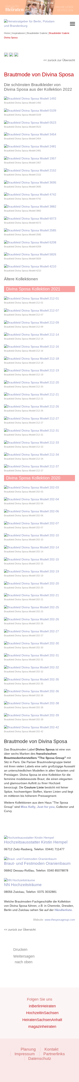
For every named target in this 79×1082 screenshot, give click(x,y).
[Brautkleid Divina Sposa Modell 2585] (30, 230)
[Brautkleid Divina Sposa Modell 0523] (30, 122)
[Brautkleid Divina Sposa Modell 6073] (30, 218)
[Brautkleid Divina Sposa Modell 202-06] (31, 511)
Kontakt (51, 1049)
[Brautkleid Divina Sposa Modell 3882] (30, 206)
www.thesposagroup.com (60, 919)
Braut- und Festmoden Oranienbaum (37, 863)
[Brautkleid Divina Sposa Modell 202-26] (31, 619)
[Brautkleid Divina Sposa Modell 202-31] (31, 655)
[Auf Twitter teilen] (16, 55)
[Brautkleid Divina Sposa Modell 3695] (30, 182)
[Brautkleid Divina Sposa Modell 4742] (30, 194)
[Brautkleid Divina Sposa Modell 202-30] (31, 643)
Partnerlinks (54, 1054)
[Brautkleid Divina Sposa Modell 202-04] (31, 499)
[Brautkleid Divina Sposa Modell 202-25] (31, 607)
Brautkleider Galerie (37, 33)
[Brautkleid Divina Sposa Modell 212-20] (31, 382)
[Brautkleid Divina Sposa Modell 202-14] (31, 547)
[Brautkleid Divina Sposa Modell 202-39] (31, 715)
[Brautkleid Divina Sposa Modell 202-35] (31, 679)
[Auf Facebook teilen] (11, 55)
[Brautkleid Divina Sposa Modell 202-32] (31, 667)
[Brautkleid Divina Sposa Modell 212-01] (31, 298)
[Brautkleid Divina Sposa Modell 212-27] (31, 418)
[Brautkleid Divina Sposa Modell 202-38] (31, 703)
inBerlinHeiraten (42, 1006)
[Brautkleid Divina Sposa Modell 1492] (30, 98)
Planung (28, 1049)
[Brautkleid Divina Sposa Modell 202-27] (31, 631)
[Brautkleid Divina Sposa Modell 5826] (30, 254)
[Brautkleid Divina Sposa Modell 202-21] (31, 595)
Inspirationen (19, 33)
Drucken (20, 949)
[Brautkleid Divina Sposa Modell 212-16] (31, 346)
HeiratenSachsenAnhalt (42, 1020)
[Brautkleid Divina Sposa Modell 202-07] (31, 523)
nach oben (23, 962)
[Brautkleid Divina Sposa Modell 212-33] (31, 442)
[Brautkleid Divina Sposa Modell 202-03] (31, 487)
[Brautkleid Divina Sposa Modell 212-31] (31, 430)
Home (7, 33)
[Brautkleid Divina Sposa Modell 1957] (30, 158)
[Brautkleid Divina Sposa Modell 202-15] (31, 559)
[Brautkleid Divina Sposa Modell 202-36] (31, 691)
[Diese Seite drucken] (6, 55)
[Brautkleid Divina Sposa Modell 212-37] (31, 466)
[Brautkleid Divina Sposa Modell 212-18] (31, 358)
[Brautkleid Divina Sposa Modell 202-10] (31, 535)
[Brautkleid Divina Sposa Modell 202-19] (31, 571)
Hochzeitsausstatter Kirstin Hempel (35, 842)
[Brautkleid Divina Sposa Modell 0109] (30, 110)
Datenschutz (39, 1058)
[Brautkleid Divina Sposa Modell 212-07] (31, 310)
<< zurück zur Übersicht (59, 60)
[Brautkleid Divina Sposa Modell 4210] (30, 266)
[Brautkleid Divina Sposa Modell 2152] (30, 170)
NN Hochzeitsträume (23, 884)
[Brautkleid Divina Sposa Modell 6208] (30, 242)
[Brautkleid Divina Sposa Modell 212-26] (31, 406)
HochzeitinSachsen (42, 1013)
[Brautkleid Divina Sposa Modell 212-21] (31, 394)
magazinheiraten (42, 1026)
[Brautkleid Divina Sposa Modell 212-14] (31, 334)
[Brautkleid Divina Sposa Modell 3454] (30, 134)
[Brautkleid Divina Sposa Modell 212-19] (31, 370)
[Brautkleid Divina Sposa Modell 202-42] (31, 727)
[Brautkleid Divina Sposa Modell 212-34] (31, 454)
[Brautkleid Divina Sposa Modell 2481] (30, 146)
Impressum (25, 1054)
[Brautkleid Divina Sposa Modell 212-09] (31, 322)
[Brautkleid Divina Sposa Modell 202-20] (31, 583)
